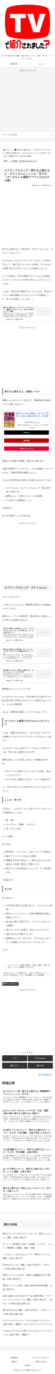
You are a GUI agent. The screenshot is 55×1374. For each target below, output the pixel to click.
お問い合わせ (40, 1362)
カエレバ (37, 422)
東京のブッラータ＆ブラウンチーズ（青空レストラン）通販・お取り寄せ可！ (27, 1236)
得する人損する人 (11, 984)
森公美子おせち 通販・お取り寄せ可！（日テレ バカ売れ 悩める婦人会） (27, 1312)
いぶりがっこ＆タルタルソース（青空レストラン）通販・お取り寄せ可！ (27, 1256)
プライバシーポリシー (40, 1358)
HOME (27, 1365)
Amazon (26, 432)
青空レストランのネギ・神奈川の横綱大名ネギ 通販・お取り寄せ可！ (26, 1277)
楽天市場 (26, 440)
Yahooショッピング (26, 448)
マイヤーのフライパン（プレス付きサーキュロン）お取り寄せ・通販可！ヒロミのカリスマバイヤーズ (27, 1322)
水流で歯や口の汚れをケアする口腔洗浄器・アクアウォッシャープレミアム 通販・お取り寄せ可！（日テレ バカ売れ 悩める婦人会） (27, 1300)
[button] (52, 135)
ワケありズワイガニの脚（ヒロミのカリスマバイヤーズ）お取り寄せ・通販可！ (27, 1333)
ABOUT (14, 1362)
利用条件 (14, 1358)
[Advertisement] (27, 99)
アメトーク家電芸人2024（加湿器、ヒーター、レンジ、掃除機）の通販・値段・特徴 (27, 1246)
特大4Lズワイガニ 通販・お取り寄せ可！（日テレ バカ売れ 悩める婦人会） (26, 1267)
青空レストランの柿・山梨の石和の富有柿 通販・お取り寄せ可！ (27, 1287)
